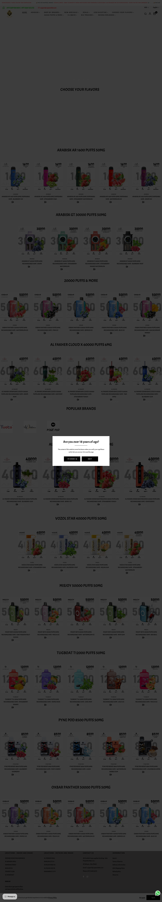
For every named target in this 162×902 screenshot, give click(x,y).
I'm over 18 (72, 459)
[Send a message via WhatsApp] (158, 893)
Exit (90, 459)
